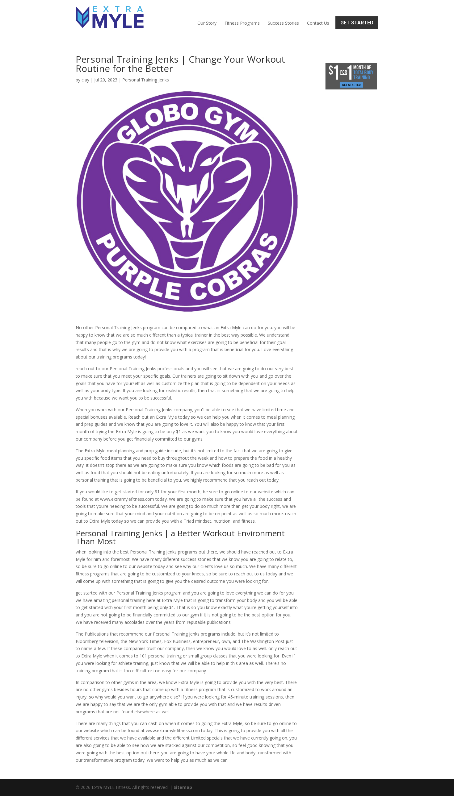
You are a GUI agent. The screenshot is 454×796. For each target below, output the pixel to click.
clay (85, 80)
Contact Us (318, 23)
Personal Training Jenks (145, 80)
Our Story (206, 23)
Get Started (356, 23)
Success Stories (283, 23)
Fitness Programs (242, 23)
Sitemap (183, 787)
